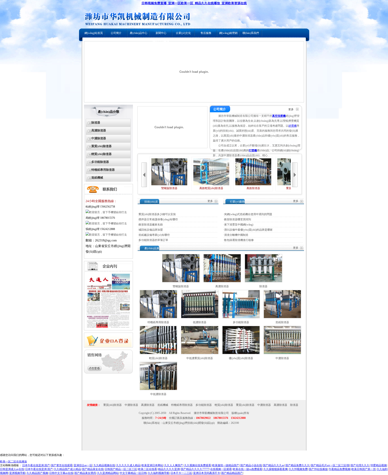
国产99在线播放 (318, 469)
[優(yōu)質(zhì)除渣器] (241, 353)
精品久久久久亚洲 (169, 469)
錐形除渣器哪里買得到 (237, 219)
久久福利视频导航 (158, 473)
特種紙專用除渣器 (103, 169)
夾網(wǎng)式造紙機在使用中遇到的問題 (248, 214)
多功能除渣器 (100, 161)
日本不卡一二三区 (181, 473)
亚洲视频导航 (17, 473)
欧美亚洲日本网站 (152, 465)
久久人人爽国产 (173, 465)
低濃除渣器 (199, 322)
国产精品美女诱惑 (85, 473)
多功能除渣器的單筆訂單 (153, 240)
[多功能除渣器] (241, 317)
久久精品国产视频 (37, 473)
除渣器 (95, 122)
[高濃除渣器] (222, 281)
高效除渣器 (253, 188)
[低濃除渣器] (199, 317)
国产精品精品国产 (232, 473)
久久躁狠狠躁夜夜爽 (275, 469)
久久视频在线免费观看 (197, 465)
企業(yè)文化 (183, 33)
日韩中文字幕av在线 (61, 473)
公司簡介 (116, 33)
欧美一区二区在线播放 (13, 461)
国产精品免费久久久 (297, 465)
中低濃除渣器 (158, 394)
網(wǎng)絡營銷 (228, 33)
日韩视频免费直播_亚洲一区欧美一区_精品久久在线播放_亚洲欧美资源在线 (194, 3)
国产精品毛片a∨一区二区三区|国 (330, 465)
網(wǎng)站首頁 (93, 33)
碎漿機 (293, 125)
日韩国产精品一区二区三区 (121, 469)
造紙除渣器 (282, 322)
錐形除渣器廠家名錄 (151, 224)
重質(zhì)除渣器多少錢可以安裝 (157, 214)
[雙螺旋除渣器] (181, 281)
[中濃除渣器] (282, 353)
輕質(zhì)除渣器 (101, 154)
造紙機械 (97, 177)
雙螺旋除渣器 (169, 188)
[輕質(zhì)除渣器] (158, 353)
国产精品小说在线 (251, 465)
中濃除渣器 (98, 138)
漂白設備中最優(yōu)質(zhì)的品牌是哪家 (248, 229)
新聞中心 (161, 33)
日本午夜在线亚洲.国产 (36, 465)
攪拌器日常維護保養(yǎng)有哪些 (158, 219)
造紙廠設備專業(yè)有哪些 (154, 234)
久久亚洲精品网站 (108, 473)
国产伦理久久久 (360, 465)
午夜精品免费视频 (339, 469)
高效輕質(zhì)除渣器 (211, 188)
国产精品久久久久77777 (195, 469)
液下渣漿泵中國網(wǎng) (238, 224)
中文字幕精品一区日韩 (133, 473)
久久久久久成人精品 (128, 465)
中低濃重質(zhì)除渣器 (199, 358)
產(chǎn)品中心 (138, 33)
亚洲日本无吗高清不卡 (206, 473)
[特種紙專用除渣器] (158, 317)
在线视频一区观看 (221, 469)
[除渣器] (263, 281)
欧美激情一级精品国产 (225, 465)
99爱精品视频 (378, 465)
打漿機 (253, 150)
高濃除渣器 (98, 130)
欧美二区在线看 (147, 469)
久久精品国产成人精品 (67, 469)
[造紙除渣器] (282, 317)
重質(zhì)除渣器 (101, 146)
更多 (291, 109)
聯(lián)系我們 (250, 33)
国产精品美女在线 (93, 469)
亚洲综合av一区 (83, 465)
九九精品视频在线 (104, 465)
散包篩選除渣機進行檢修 (239, 240)
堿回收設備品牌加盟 (151, 229)
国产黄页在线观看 (62, 465)
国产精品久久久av (273, 465)
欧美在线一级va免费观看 (247, 469)
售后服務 (206, 33)
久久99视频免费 (298, 469)
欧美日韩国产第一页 (363, 469)
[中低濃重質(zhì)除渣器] (199, 353)
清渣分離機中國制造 (236, 234)
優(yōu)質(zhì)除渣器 (241, 358)
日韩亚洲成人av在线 (12, 469)
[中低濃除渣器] (158, 389)
